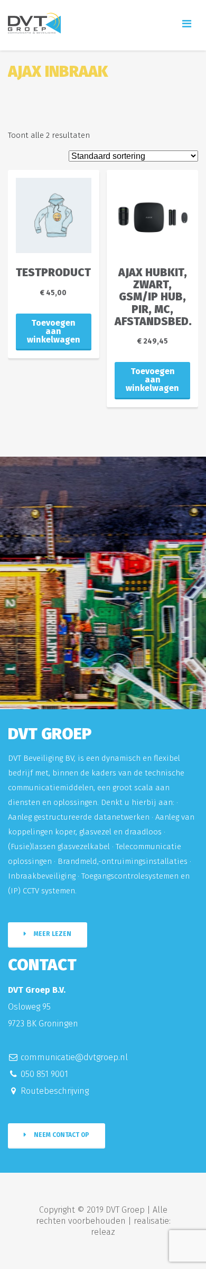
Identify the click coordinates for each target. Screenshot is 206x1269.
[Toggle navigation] (186, 24)
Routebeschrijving (55, 1091)
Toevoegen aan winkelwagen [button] (53, 331)
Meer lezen (52, 934)
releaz (103, 1232)
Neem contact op (61, 1135)
